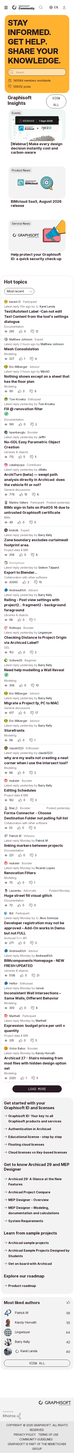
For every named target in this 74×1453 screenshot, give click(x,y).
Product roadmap (22, 1286)
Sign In (66, 7)
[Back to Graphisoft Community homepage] (24, 7)
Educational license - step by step (35, 1137)
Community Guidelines (36, 1439)
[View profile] (6, 301)
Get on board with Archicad (30, 1264)
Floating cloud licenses (26, 1144)
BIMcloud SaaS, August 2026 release (36, 203)
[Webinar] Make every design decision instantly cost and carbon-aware (36, 148)
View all (56, 101)
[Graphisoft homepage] (55, 1403)
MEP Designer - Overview (28, 1200)
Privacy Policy (25, 1434)
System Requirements (25, 1221)
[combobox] (37, 72)
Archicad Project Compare (29, 1192)
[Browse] (7, 7)
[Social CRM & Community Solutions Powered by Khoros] (12, 1414)
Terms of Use (48, 1434)
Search (41, 7)
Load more (37, 1089)
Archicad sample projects (28, 1243)
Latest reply (11, 306)
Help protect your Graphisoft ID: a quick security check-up (36, 256)
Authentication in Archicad (29, 1129)
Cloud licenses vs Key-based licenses (37, 1152)
